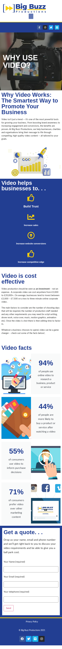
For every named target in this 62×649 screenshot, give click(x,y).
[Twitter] (51, 27)
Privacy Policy (32, 622)
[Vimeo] (57, 27)
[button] (31, 16)
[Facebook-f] (39, 27)
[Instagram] (45, 27)
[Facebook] (22, 639)
